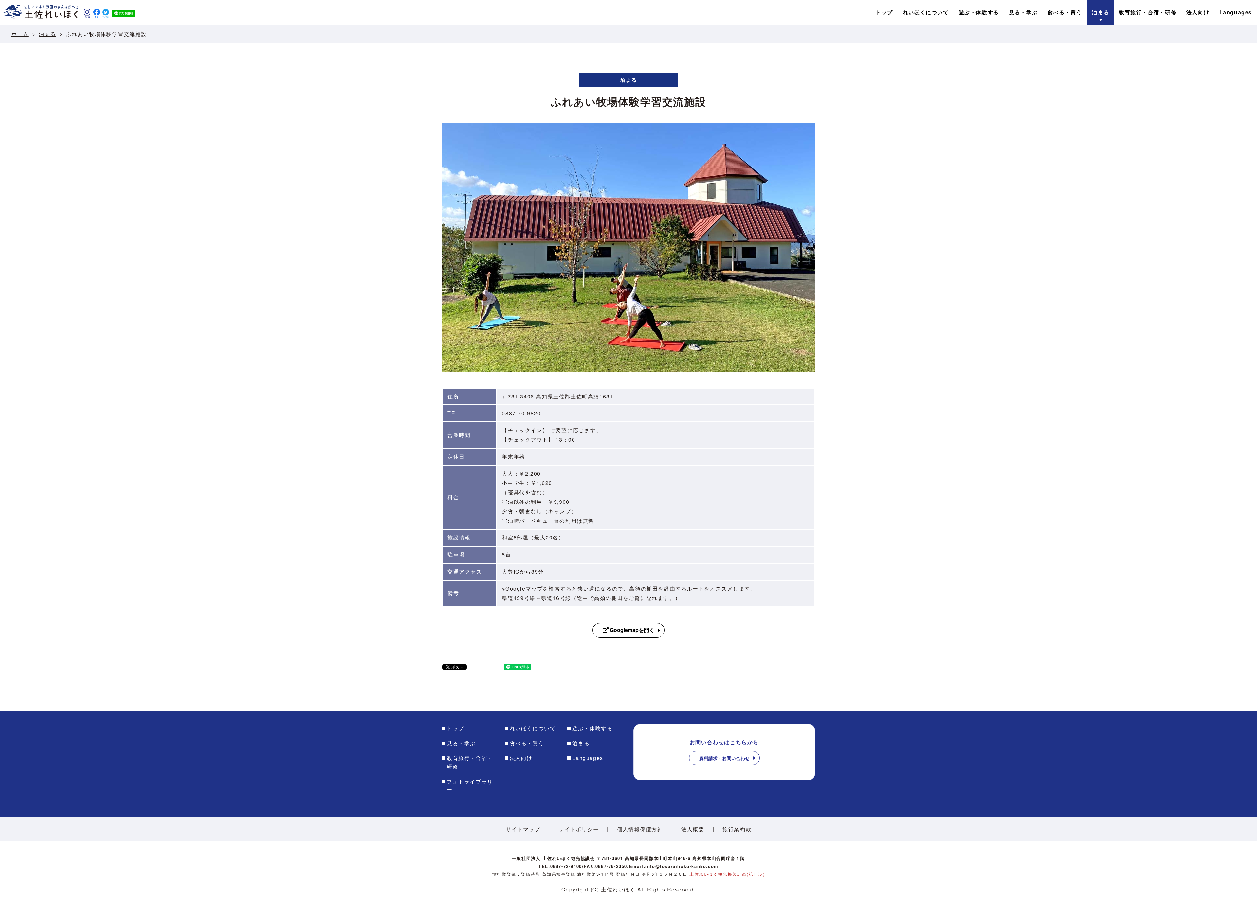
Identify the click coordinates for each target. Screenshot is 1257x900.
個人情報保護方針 (640, 829)
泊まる (47, 34)
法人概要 (692, 829)
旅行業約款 (736, 829)
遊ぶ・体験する (592, 728)
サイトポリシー (578, 829)
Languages (587, 758)
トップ (455, 728)
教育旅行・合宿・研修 (470, 762)
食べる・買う (527, 743)
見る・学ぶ (461, 743)
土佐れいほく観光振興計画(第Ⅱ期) (727, 874)
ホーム (20, 34)
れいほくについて (533, 728)
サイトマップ (523, 829)
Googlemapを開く (631, 630)
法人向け (521, 758)
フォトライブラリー (470, 786)
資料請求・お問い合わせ (724, 758)
